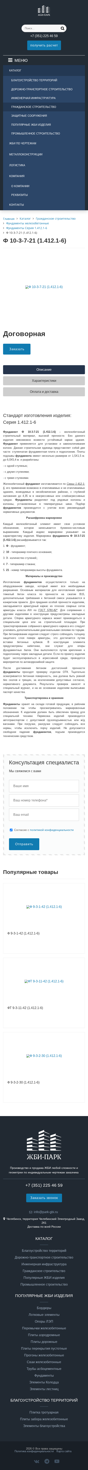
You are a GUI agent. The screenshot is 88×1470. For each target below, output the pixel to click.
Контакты (16, 204)
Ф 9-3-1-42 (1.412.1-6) (23, 933)
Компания (16, 176)
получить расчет (44, 45)
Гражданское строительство (33, 106)
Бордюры (44, 1308)
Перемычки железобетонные (44, 1328)
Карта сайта (63, 1451)
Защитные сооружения (29, 115)
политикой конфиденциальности (52, 830)
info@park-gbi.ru (46, 1212)
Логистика (17, 165)
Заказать (16, 349)
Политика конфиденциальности (34, 1451)
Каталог (15, 70)
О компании (20, 186)
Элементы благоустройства (44, 1426)
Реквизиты (19, 195)
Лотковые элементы (44, 1314)
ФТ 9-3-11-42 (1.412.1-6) (25, 1008)
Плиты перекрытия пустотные (44, 1348)
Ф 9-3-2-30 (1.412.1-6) (23, 1082)
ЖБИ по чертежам (22, 143)
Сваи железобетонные (44, 1362)
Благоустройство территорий (34, 80)
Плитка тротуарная (44, 1412)
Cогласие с (44, 829)
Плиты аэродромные (44, 1335)
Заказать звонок (44, 1198)
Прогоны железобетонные (44, 1355)
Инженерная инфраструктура (33, 98)
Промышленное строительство (35, 133)
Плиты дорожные (44, 1341)
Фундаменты (44, 1375)
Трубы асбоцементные (44, 1369)
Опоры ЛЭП (44, 1321)
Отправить (24, 844)
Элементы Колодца (44, 1382)
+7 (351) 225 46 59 (44, 36)
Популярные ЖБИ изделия (31, 124)
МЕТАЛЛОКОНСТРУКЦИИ (25, 154)
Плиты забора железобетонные (44, 1419)
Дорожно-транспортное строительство (41, 89)
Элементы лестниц (44, 1389)
